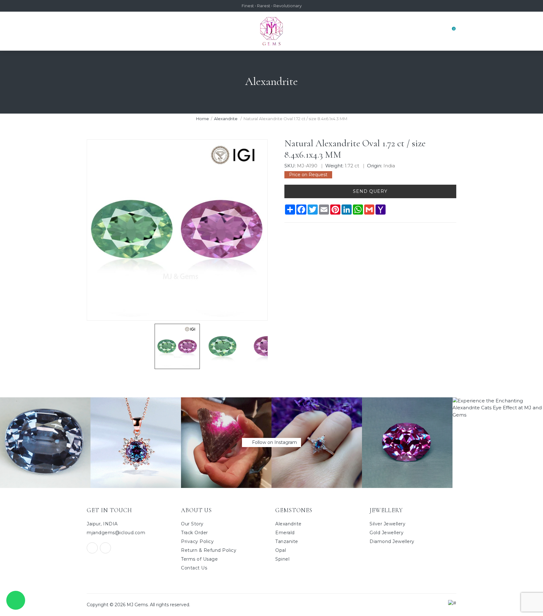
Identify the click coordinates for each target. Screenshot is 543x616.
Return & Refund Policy (208, 550)
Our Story (192, 524)
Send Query (370, 191)
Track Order (194, 532)
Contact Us (194, 568)
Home (202, 118)
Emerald (285, 532)
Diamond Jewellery (392, 541)
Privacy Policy (197, 541)
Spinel (282, 559)
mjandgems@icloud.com (116, 532)
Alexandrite (226, 118)
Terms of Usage (199, 559)
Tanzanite (286, 541)
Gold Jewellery (386, 532)
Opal (280, 550)
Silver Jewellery (387, 524)
